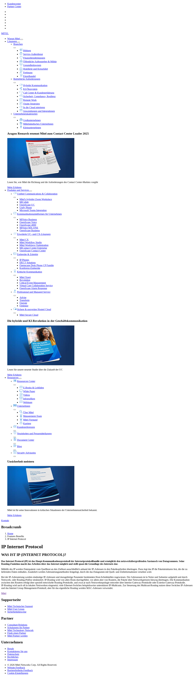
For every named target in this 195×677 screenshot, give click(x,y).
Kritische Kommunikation (29, 271)
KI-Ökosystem (30, 89)
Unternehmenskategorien (25, 114)
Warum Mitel (14, 38)
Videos (26, 395)
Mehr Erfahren (14, 187)
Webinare (27, 402)
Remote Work (30, 100)
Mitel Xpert (25, 277)
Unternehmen (23, 406)
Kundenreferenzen (26, 427)
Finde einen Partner (16, 633)
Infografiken (29, 398)
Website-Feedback (16, 667)
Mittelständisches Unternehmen (38, 124)
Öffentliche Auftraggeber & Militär (40, 61)
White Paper (29, 391)
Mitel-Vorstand (30, 419)
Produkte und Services (18, 190)
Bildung (27, 50)
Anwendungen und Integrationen (39, 111)
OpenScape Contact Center (33, 250)
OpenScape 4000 (28, 225)
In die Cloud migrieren (34, 107)
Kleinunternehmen (32, 127)
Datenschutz (13, 654)
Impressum (12, 659)
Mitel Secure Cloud (29, 315)
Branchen (18, 44)
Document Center (25, 440)
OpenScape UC (27, 204)
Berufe (10, 648)
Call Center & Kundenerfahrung (38, 92)
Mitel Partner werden (17, 635)
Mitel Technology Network (20, 630)
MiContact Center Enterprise (33, 248)
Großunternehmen (32, 120)
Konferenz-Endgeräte (30, 268)
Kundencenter (14, 3)
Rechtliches (12, 657)
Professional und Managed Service (33, 292)
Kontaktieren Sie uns (17, 651)
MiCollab (24, 202)
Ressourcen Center (26, 381)
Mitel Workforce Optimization (34, 245)
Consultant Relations (17, 624)
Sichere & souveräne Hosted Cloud (34, 309)
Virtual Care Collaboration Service (36, 285)
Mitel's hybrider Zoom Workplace (36, 199)
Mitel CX (24, 239)
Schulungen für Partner (18, 627)
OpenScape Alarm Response (33, 288)
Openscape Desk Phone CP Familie (37, 265)
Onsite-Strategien (31, 103)
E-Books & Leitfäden (33, 387)
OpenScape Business (30, 230)
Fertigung (27, 72)
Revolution (25, 280)
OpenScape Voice (28, 222)
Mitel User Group (15, 609)
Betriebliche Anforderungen (26, 79)
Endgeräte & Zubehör (27, 254)
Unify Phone (26, 207)
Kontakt (5, 520)
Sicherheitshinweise (16, 611)
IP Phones (24, 260)
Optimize (24, 305)
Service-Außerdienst (33, 54)
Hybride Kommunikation (35, 85)
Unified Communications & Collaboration (37, 193)
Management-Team (32, 416)
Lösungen (12, 41)
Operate (23, 303)
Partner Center (14, 6)
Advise (23, 297)
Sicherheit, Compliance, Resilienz (39, 96)
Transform (24, 300)
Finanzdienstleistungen (34, 58)
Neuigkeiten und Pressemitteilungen (34, 433)
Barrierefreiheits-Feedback (20, 670)
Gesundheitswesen (32, 65)
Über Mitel (28, 412)
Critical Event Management (33, 282)
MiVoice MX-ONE (29, 227)
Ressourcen (13, 377)
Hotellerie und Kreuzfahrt (35, 69)
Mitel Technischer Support (20, 606)
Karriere (27, 423)
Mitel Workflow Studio (31, 242)
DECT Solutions (28, 262)
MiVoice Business (28, 219)
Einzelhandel (29, 76)
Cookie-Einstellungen (17, 673)
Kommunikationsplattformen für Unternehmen (39, 214)
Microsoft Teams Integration (33, 210)
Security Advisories (26, 452)
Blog (19, 446)
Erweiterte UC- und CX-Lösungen (34, 234)
